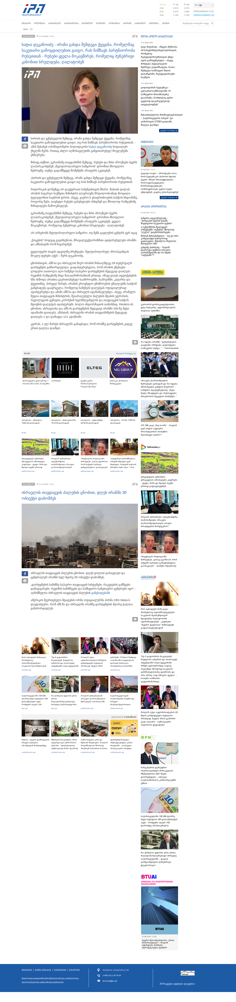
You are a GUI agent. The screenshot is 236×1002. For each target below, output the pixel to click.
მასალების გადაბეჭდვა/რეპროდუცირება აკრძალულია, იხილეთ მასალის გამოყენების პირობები (50, 980)
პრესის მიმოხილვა (153, 206)
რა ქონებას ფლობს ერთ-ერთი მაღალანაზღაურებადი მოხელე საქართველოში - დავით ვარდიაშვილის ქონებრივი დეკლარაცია (64, 703)
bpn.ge (163, 4)
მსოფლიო (87, 23)
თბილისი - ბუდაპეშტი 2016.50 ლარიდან (92, 421)
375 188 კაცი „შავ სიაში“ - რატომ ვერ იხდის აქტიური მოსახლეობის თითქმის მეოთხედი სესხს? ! (159, 430)
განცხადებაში (100, 592)
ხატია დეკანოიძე (100, 146)
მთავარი (26, 23)
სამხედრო (140, 23)
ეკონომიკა (114, 23)
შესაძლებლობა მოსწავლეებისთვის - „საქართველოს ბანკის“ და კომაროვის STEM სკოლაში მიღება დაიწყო (159, 120)
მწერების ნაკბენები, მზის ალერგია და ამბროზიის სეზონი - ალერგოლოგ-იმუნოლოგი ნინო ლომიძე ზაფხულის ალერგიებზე (64, 745)
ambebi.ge (26, 670)
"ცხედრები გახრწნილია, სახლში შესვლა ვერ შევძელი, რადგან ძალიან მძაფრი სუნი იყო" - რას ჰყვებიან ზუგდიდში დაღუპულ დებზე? (123, 465)
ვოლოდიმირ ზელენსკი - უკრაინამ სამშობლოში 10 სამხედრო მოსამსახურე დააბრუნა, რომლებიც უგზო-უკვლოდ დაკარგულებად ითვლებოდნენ (157, 96)
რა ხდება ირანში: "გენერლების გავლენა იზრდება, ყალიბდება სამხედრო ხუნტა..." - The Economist (159, 345)
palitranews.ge (87, 708)
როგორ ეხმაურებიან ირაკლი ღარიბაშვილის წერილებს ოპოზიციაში (93, 699)
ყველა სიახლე (167, 130)
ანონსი (165, 23)
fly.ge (24, 433)
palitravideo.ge (28, 471)
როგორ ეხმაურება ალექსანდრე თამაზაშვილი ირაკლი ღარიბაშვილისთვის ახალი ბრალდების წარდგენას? (62, 465)
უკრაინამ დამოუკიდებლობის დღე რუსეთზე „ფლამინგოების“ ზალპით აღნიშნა (158, 307)
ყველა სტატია (168, 197)
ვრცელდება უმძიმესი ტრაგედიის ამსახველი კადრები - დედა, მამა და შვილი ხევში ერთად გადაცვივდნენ (34, 464)
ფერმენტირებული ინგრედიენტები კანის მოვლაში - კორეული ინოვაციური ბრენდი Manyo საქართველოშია (122, 745)
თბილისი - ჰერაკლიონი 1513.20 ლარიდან (63, 421)
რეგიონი (100, 23)
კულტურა (154, 23)
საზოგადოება (71, 23)
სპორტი (127, 23)
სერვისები (60, 970)
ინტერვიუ (147, 141)
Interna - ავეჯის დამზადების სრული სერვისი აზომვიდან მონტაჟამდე (35, 743)
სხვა (25, 29)
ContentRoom (130, 717)
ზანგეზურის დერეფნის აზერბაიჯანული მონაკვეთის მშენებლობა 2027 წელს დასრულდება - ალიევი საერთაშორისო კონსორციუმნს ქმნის (158, 775)
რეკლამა (74, 970)
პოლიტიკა (39, 23)
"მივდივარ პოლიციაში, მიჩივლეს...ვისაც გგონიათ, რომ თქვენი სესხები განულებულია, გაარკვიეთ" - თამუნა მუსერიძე (94, 464)
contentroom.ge (28, 752)
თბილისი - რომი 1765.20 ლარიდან (122, 421)
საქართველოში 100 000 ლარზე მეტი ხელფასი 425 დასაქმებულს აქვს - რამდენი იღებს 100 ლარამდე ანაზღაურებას (35, 701)
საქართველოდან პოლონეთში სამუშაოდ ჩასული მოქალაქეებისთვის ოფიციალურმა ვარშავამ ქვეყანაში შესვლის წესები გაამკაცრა (123, 704)
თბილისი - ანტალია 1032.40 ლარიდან (32, 421)
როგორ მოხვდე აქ (125, 353)
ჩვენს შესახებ (43, 970)
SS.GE (27, 353)
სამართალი (54, 23)
